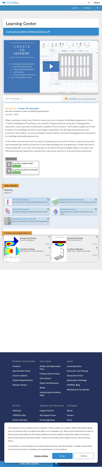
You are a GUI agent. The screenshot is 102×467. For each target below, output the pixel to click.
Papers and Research (49, 383)
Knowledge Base (47, 420)
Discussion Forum (75, 375)
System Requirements (23, 380)
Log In (75, 8)
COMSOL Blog (73, 384)
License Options (20, 375)
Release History (20, 384)
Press (69, 420)
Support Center (47, 410)
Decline (84, 456)
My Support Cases (48, 415)
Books (42, 387)
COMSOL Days (19, 415)
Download (16, 166)
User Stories (45, 378)
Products (17, 366)
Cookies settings (41, 456)
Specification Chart (21, 370)
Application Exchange (77, 380)
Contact (87, 8)
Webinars (17, 410)
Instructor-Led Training (77, 370)
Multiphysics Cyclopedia (78, 389)
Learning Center (74, 366)
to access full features (82, 99)
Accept (62, 456)
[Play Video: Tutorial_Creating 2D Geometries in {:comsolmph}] (51, 66)
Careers (70, 415)
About (70, 410)
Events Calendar (20, 420)
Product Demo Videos (50, 373)
